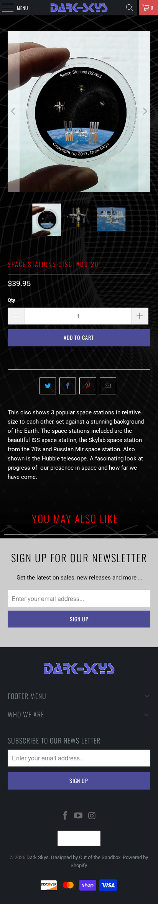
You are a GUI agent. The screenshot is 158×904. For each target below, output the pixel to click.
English (74, 838)
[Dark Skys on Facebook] (65, 816)
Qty (11, 300)
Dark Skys (37, 857)
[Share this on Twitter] (48, 385)
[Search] (129, 7)
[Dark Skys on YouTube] (78, 816)
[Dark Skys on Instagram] (92, 816)
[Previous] (13, 111)
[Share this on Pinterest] (87, 385)
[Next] (144, 111)
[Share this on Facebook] (67, 385)
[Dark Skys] (79, 7)
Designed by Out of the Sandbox (85, 857)
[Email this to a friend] (108, 385)
